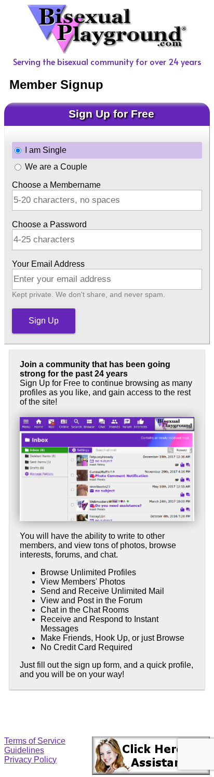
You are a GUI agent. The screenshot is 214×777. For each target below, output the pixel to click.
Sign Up (44, 320)
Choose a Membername (56, 184)
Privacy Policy (30, 759)
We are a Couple (56, 166)
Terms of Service (34, 740)
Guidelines (24, 750)
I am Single (45, 150)
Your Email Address (48, 264)
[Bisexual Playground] (107, 50)
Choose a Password (49, 224)
